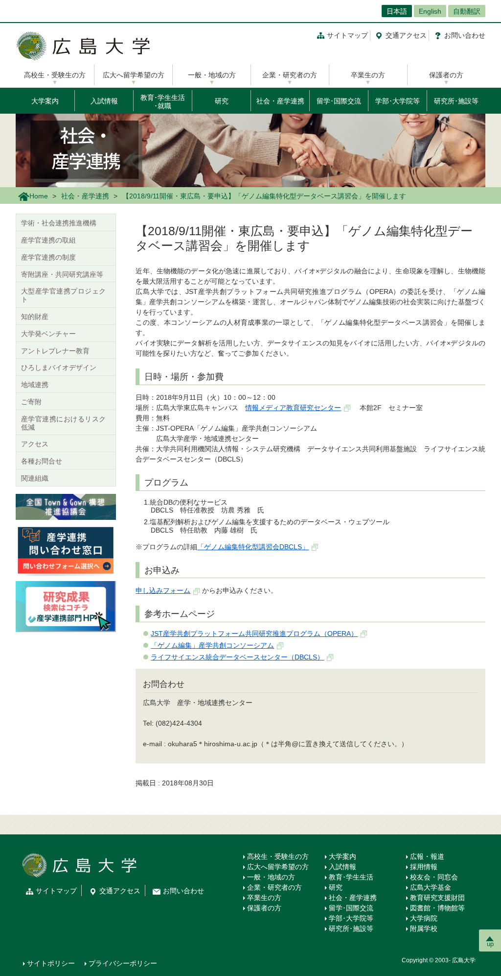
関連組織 (34, 478)
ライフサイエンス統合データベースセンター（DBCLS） (237, 657)
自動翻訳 (466, 11)
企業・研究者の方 (289, 75)
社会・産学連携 (280, 101)
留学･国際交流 (339, 101)
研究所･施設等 (456, 101)
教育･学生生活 (351, 877)
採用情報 (423, 867)
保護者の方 (446, 75)
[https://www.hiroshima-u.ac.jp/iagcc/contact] (66, 550)
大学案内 (45, 101)
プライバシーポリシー (123, 963)
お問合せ (464, 35)
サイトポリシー (51, 963)
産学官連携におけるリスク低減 (63, 423)
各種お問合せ (41, 461)
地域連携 (34, 385)
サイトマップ (347, 35)
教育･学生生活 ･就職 (162, 102)
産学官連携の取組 (48, 240)
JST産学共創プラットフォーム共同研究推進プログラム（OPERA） (254, 633)
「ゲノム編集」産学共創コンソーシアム (212, 645)
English (430, 11)
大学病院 (423, 918)
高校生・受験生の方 (55, 75)
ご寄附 (31, 402)
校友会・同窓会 (434, 877)
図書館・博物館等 (437, 908)
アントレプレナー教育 (55, 351)
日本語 (397, 11)
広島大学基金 (430, 887)
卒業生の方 (368, 75)
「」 (253, 547)
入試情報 (104, 101)
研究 (221, 101)
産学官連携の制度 (48, 257)
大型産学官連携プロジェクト (63, 295)
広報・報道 (427, 856)
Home (38, 196)
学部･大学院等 (397, 101)
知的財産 (34, 316)
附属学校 (423, 928)
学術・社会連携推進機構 (58, 223)
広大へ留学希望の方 (133, 75)
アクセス (406, 35)
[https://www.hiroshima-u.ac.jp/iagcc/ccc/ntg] (66, 506)
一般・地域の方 (212, 75)
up (490, 944)
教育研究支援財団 (437, 898)
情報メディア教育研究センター (293, 408)
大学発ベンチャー (48, 334)
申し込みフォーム (163, 590)
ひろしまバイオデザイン (58, 367)
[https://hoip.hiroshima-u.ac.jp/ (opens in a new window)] (66, 606)
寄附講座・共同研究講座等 (62, 274)
